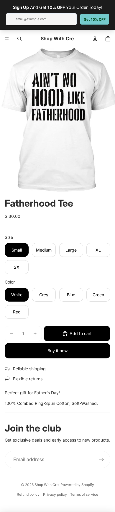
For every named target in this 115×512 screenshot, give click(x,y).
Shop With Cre (46, 484)
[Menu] (7, 39)
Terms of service (84, 494)
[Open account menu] (94, 38)
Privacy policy (55, 494)
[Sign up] (101, 459)
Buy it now (57, 350)
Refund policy (28, 494)
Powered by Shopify (77, 484)
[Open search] (19, 38)
